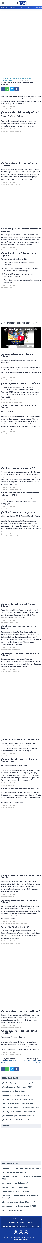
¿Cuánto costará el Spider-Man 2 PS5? (17, 1087)
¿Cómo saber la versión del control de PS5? (19, 1206)
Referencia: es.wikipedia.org (9, 622)
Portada (4, 8)
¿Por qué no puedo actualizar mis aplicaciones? (20, 1108)
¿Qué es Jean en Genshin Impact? (15, 1172)
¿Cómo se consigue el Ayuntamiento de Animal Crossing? (20, 1196)
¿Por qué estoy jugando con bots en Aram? (18, 1103)
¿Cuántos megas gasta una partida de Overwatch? (21, 1168)
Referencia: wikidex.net (7, 756)
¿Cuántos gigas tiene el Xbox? (13, 1091)
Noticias (13, 8)
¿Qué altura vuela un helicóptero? (15, 1183)
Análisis (30, 8)
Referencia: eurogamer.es (8, 509)
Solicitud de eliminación (9, 106)
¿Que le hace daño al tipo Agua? (31, 1062)
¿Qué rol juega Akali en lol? (12, 1210)
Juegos (22, 8)
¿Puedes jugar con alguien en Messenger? (18, 1202)
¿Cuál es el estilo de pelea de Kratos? (16, 1191)
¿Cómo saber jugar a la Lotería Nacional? (18, 1116)
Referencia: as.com (6, 287)
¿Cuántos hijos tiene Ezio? (8, 1062)
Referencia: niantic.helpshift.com (10, 184)
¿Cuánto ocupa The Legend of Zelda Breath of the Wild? (21, 1178)
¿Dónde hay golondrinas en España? (16, 1187)
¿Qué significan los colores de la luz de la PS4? (20, 1112)
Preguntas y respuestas (29, 1226)
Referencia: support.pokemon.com (11, 402)
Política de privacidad (21, 1219)
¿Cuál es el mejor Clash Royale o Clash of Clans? (21, 1120)
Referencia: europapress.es (9, 434)
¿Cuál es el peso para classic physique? (17, 1083)
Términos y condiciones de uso (21, 1223)
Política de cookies (10, 1226)
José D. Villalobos (8, 80)
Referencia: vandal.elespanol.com (11, 131)
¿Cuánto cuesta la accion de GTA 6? (16, 1095)
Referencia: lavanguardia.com (9, 380)
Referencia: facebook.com (8, 109)
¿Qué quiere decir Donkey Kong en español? (19, 1099)
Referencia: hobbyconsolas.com (10, 649)
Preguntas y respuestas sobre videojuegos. (16, 78)
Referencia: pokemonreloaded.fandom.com (14, 923)
